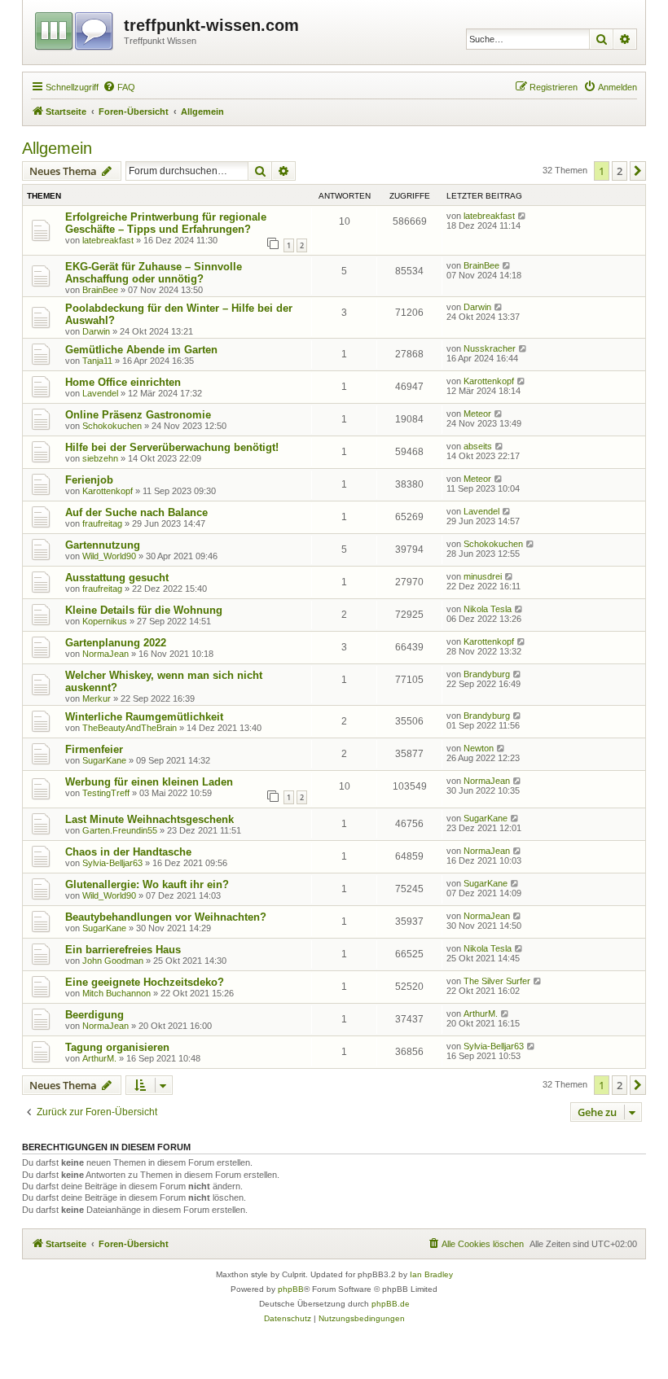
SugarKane (104, 760)
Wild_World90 (109, 556)
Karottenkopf (489, 381)
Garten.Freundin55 (119, 830)
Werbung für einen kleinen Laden (149, 782)
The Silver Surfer (497, 981)
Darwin (96, 331)
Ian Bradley (431, 1274)
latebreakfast (108, 240)
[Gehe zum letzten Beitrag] (522, 216)
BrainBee (100, 290)
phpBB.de (390, 1303)
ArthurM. (481, 1013)
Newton (479, 748)
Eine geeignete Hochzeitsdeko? (144, 982)
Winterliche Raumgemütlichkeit (144, 717)
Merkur (96, 698)
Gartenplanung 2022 (115, 643)
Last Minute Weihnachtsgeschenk (149, 819)
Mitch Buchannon (116, 993)
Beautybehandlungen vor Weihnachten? (165, 917)
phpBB (291, 1289)
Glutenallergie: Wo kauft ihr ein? (147, 884)
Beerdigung (94, 1015)
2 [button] (619, 171)
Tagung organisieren (117, 1047)
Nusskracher (490, 348)
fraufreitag (102, 523)
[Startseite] (75, 28)
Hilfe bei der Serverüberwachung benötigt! (172, 447)
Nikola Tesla (488, 609)
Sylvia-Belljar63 (112, 863)
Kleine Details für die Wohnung (143, 610)
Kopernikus (104, 621)
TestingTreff (106, 793)
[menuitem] (119, 87)
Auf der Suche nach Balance (136, 512)
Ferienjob (89, 480)
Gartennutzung (102, 545)
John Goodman (112, 960)
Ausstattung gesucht (117, 577)
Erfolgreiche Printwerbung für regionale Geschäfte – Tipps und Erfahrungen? (165, 223)
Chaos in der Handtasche (128, 852)
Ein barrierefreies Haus (123, 949)
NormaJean (105, 654)
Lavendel (100, 393)
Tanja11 (97, 361)
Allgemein (57, 148)
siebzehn (100, 458)
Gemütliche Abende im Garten (141, 350)
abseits (478, 446)
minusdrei (483, 576)
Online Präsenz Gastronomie (138, 415)
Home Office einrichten (123, 382)
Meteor (477, 413)
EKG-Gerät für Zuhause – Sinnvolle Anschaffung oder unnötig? (153, 272)
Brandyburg (487, 674)
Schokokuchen (112, 426)
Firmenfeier (94, 749)
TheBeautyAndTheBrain (129, 728)
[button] (638, 171)
